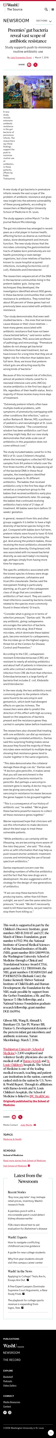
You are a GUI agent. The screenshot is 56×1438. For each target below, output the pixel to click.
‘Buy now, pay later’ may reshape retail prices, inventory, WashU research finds (26, 1201)
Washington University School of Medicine (23, 1051)
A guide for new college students (26, 1252)
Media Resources (11, 1402)
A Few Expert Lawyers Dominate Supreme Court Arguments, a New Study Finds (27, 1290)
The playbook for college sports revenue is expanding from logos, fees (26, 1304)
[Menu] (52, 7)
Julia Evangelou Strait (21, 58)
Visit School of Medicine (15, 1166)
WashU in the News (20, 1271)
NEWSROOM (16, 21)
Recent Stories (17, 1192)
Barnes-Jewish (32, 1061)
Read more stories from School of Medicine (24, 1161)
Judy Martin (26, 1125)
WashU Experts (17, 1237)
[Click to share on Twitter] (35, 65)
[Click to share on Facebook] (29, 65)
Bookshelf (8, 1377)
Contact (7, 1407)
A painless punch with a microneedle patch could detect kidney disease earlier (26, 1215)
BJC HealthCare (39, 1096)
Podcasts (7, 1381)
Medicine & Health (12, 1139)
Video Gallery (9, 1386)
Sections (41, 21)
